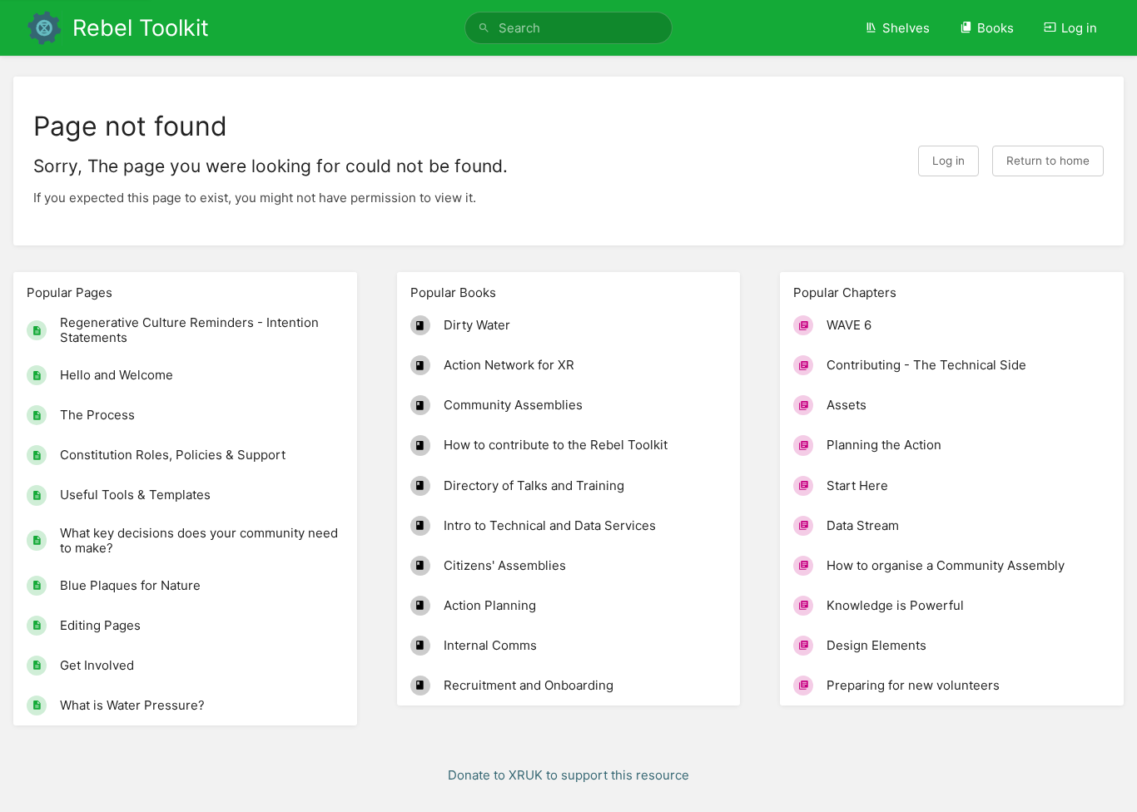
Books (995, 28)
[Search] (484, 28)
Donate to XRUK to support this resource (568, 775)
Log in (1079, 28)
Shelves (906, 28)
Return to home (1048, 160)
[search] (568, 28)
